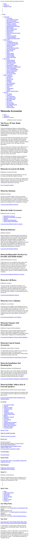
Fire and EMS (10, 79)
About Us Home (10, 107)
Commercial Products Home (13, 38)
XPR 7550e (8, 460)
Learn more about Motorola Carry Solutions (11, 317)
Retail (8, 87)
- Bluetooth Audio (8, 408)
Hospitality (9, 81)
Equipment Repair (11, 61)
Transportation (10, 88)
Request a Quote (7, 6)
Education (9, 77)
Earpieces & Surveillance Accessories (12, 217)
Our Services (7, 58)
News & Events (10, 103)
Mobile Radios (10, 27)
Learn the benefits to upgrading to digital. (10, 448)
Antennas (6, 406)
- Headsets (6, 411)
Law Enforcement (11, 83)
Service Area (10, 102)
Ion (4, 462)
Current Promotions (11, 37)
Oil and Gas (9, 85)
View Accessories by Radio (7, 185)
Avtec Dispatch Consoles (12, 19)
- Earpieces (6, 410)
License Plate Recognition (13, 48)
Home (5, 3)
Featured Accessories (11, 35)
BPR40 (18, 460)
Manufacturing (10, 84)
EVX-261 (8, 462)
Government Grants (11, 98)
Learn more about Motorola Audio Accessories (12, 224)
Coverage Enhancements (12, 43)
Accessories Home (8, 427)
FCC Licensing (10, 64)
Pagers (8, 52)
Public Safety (7, 39)
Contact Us (6, 5)
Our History (9, 93)
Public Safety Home (11, 57)
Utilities (8, 89)
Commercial (6, 16)
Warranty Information (12, 71)
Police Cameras (10, 53)
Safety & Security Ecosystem (13, 33)
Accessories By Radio (9, 404)
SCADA (9, 34)
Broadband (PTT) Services (13, 22)
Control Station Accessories (10, 422)
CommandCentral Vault (12, 42)
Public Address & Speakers (10, 425)
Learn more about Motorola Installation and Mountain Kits (14, 378)
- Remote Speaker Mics (9, 414)
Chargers (6, 421)
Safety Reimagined (22, 523)
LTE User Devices (11, 49)
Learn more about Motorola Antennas (9, 204)
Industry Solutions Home (12, 91)
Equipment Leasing (11, 62)
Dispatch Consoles (11, 45)
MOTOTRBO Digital (12, 29)
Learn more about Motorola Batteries (9, 248)
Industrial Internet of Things (13, 26)
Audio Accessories (8, 407)
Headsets (6, 218)
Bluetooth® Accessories (9, 216)
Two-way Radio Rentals (12, 69)
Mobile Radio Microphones (10, 220)
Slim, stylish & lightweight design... (18, 516)
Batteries (6, 415)
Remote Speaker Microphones (11, 221)
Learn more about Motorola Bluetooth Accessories (12, 274)
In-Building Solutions (12, 25)
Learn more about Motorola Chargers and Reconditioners (14, 337)
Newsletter (9, 100)
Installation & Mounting (9, 423)
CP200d (22, 460)
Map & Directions (11, 99)
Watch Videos (10, 106)
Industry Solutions (8, 75)
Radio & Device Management (14, 66)
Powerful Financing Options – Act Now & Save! (12, 443)
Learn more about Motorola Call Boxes (10, 295)
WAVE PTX (4, 523)
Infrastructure (10, 31)
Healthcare (9, 80)
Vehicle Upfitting (11, 56)
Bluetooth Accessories (9, 417)
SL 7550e (13, 460)
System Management (11, 68)
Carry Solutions (7, 419)
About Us (6, 92)
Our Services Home (11, 73)
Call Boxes (6, 418)
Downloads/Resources (12, 104)
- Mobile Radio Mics (8, 413)
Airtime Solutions (11, 60)
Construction (10, 76)
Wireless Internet (10, 72)
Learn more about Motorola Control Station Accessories (14, 357)
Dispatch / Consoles (11, 23)
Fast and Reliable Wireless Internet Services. (11, 446)
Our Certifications (11, 96)
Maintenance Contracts (12, 65)
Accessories (9, 18)
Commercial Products (9, 492)
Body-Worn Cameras (12, 21)
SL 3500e (3, 460)
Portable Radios (10, 30)
